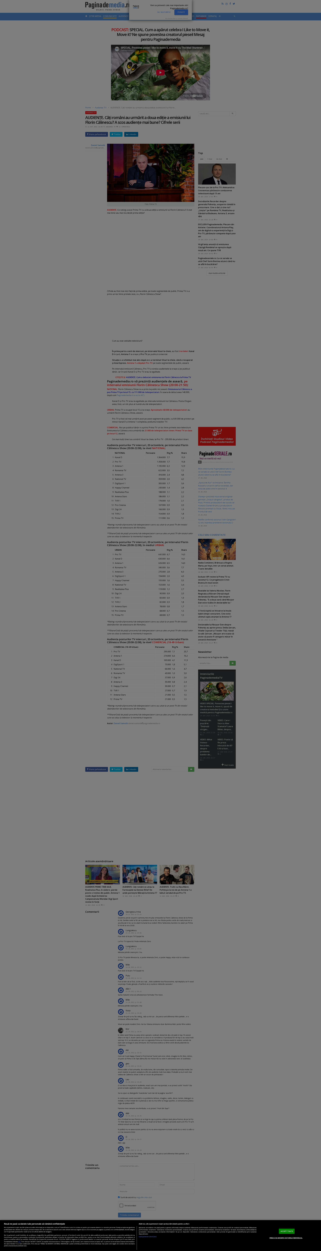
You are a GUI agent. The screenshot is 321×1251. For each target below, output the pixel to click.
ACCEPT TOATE (287, 1231)
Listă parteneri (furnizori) (147, 1236)
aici (19, 1241)
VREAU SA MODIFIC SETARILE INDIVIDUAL (285, 1238)
